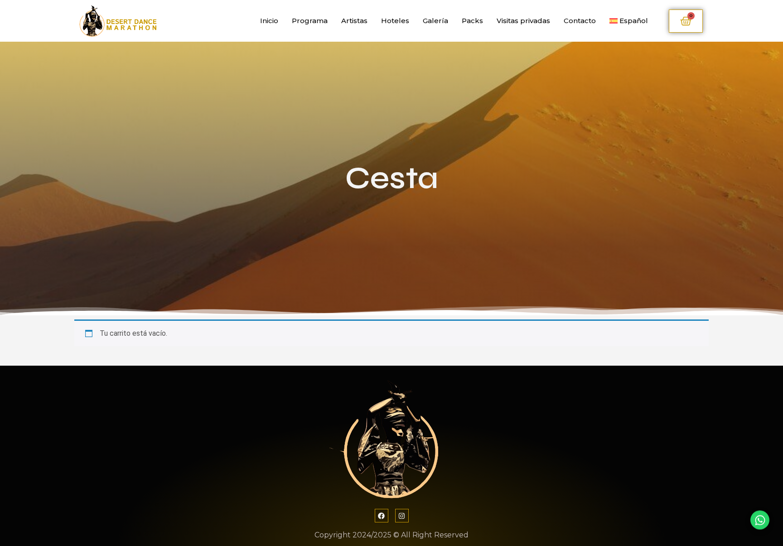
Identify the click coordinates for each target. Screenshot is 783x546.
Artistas (354, 20)
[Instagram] (402, 515)
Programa (310, 20)
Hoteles (395, 20)
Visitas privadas (523, 20)
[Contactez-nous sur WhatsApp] (759, 522)
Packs (472, 20)
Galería (435, 20)
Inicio (269, 20)
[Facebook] (381, 515)
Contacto (580, 20)
